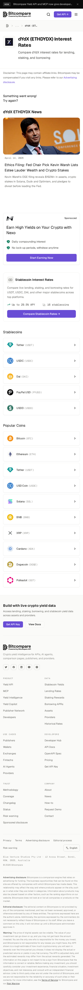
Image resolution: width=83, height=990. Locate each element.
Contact (49, 816)
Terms (18, 840)
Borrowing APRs (54, 704)
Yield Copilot (10, 704)
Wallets (7, 747)
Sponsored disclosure (15, 822)
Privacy (7, 840)
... (17, 25)
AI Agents (8, 766)
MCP (5, 691)
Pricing (49, 760)
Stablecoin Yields (54, 684)
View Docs (35, 624)
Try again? (10, 101)
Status (6, 809)
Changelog (9, 803)
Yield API (8, 684)
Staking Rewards (54, 697)
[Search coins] (48, 14)
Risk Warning (13, 983)
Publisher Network (14, 710)
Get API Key (13, 624)
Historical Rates (54, 723)
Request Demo (53, 809)
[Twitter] (6, 667)
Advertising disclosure (38, 840)
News (48, 796)
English (73, 848)
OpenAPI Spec (53, 753)
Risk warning (10, 816)
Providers (50, 717)
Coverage (8, 796)
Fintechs (8, 760)
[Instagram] (37, 667)
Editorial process (62, 840)
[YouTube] (29, 667)
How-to (49, 803)
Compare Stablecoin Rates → (41, 314)
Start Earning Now (41, 257)
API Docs (50, 747)
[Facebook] (14, 667)
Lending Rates (53, 691)
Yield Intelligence (12, 697)
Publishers (9, 740)
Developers (9, 717)
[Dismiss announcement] (77, 4)
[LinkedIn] (21, 667)
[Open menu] (76, 14)
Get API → (62, 14)
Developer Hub (53, 740)
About (48, 789)
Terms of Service (50, 980)
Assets (49, 710)
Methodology (10, 789)
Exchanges (9, 753)
